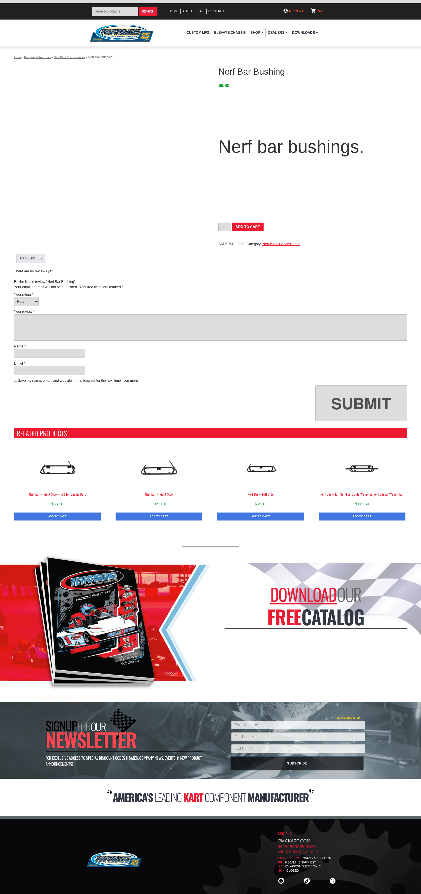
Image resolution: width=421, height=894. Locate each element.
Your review (24, 311)
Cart (320, 11)
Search (148, 11)
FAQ (201, 11)
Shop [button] (255, 32)
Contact (216, 11)
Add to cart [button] (57, 516)
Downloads (303, 32)
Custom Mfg (197, 32)
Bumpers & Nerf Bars (37, 57)
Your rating (23, 294)
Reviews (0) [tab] (31, 258)
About (188, 11)
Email (19, 363)
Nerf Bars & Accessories (69, 57)
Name (20, 346)
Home (173, 11)
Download (303, 594)
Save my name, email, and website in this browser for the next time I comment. (78, 380)
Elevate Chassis (230, 32)
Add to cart (247, 227)
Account (295, 11)
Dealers (276, 32)
